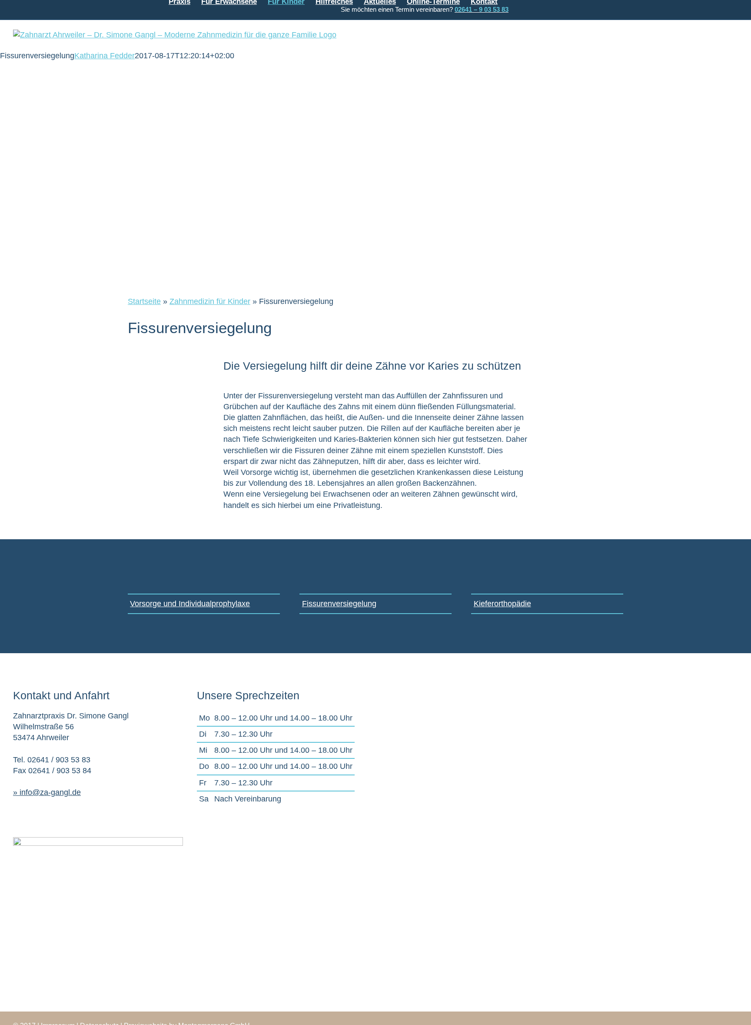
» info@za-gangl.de (47, 792)
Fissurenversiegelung (339, 603)
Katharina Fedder (104, 55)
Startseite (144, 301)
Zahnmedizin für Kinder (209, 301)
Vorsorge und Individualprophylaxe (190, 603)
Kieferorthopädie (502, 603)
